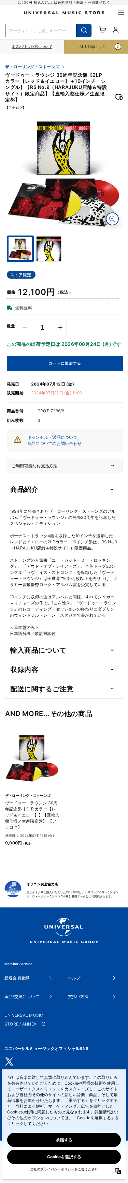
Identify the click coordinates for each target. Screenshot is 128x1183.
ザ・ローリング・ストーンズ (32, 66)
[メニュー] (121, 12)
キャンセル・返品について (52, 437)
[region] (32, 47)
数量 (11, 326)
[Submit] (83, 30)
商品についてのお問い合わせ (54, 443)
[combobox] (48, 30)
